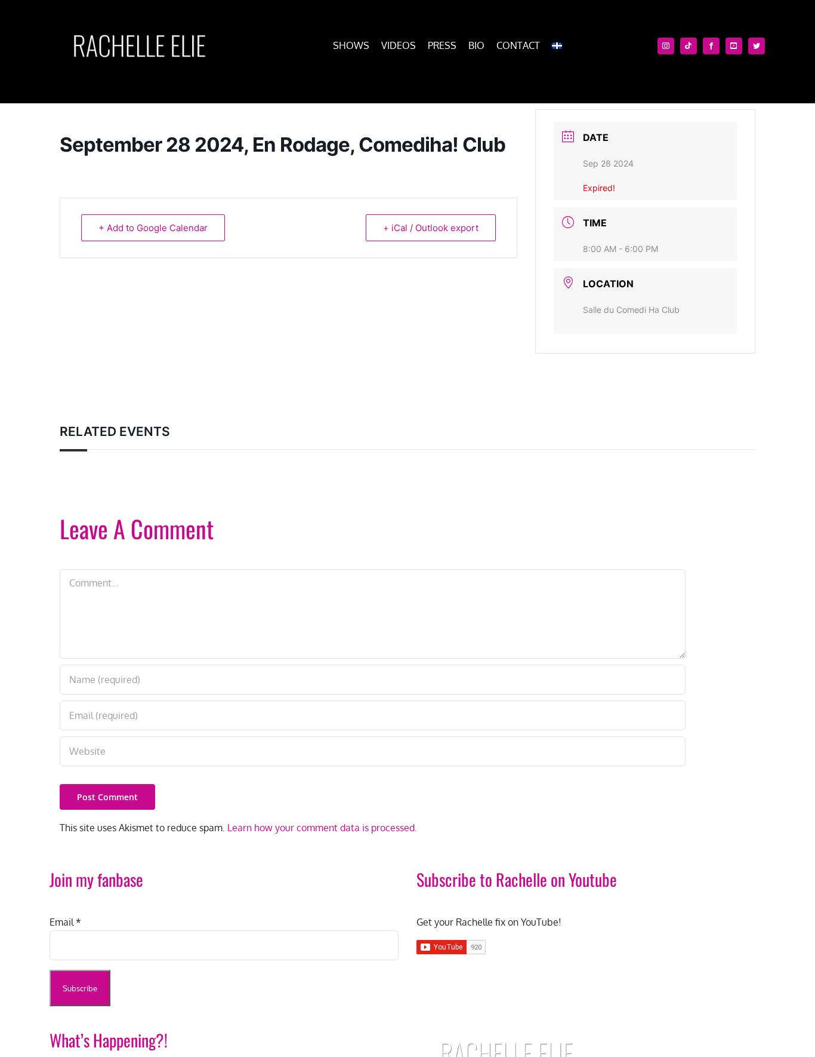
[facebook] (711, 46)
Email (65, 922)
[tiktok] (688, 46)
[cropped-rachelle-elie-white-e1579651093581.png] (139, 29)
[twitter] (756, 46)
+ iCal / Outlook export (430, 227)
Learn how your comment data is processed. (322, 828)
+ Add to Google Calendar (153, 227)
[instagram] (665, 46)
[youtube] (734, 46)
